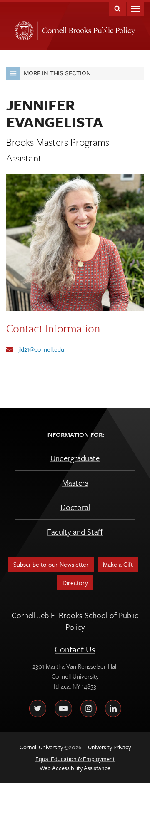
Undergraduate (75, 457)
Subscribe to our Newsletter (51, 564)
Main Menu (135, 8)
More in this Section (57, 73)
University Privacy (109, 747)
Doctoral (75, 507)
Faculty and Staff (75, 531)
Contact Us (75, 649)
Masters (75, 482)
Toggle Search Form (117, 8)
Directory (75, 582)
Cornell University (22, 28)
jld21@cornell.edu (40, 349)
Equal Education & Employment (75, 758)
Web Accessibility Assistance (75, 767)
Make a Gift (118, 564)
